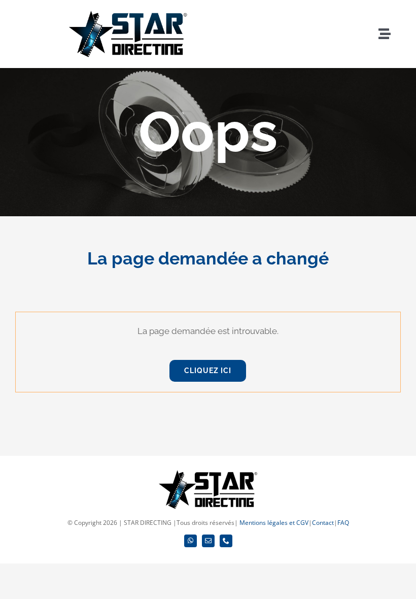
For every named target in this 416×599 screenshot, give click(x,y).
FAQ (343, 522)
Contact (323, 522)
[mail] (208, 541)
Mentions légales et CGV (273, 522)
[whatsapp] (190, 541)
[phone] (226, 541)
